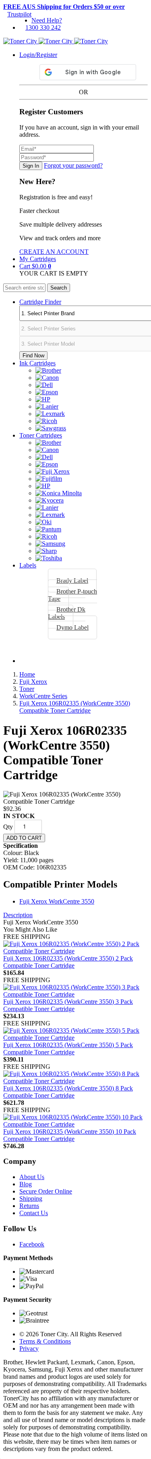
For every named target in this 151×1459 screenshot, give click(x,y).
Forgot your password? (73, 165)
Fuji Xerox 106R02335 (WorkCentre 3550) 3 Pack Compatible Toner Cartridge (68, 1005)
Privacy (29, 1348)
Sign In (31, 166)
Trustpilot (19, 14)
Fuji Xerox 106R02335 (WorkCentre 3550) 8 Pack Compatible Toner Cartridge (68, 1092)
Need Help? (46, 20)
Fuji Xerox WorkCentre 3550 (56, 901)
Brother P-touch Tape (72, 595)
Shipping (30, 1198)
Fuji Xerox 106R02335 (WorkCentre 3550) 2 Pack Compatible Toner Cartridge (68, 962)
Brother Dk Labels (66, 613)
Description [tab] (18, 915)
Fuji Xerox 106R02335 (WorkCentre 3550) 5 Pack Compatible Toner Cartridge (68, 1049)
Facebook (31, 1244)
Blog (25, 1184)
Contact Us (33, 1213)
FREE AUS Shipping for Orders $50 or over (64, 6)
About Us (31, 1176)
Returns (29, 1205)
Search (58, 288)
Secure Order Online (45, 1191)
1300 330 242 (43, 27)
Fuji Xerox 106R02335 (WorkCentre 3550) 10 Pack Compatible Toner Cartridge (69, 1135)
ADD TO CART (24, 838)
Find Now (33, 356)
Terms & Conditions (45, 1341)
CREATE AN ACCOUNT (54, 251)
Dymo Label (72, 627)
